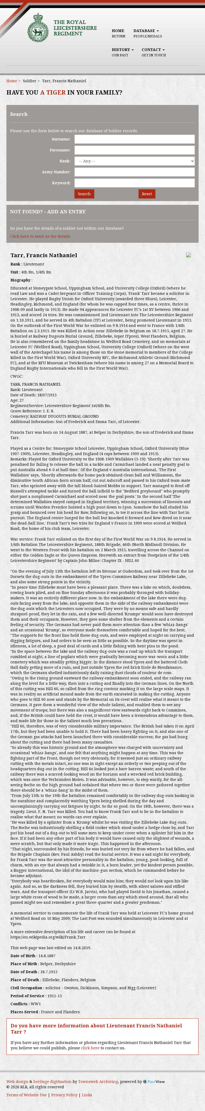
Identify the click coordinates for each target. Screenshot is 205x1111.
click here (90, 1048)
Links (87, 1095)
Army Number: (56, 172)
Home (118, 33)
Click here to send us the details (40, 236)
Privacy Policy (64, 1095)
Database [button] (147, 33)
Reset (147, 194)
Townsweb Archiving (98, 1081)
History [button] (121, 52)
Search (84, 194)
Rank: (65, 161)
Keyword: (61, 183)
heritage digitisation (52, 1081)
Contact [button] (154, 52)
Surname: (61, 139)
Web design (17, 1081)
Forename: (60, 150)
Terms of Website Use (26, 1095)
